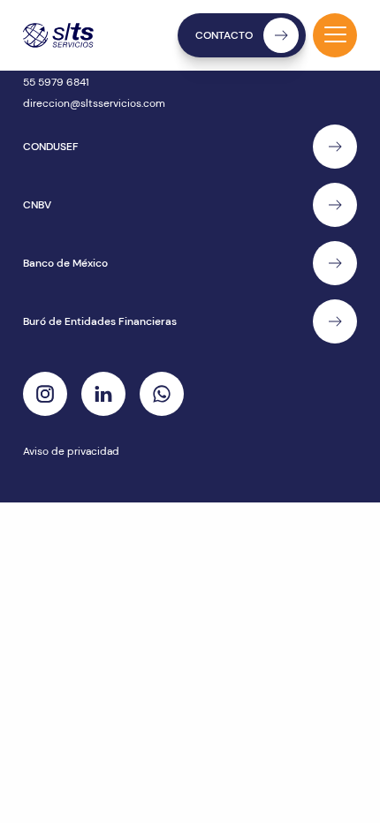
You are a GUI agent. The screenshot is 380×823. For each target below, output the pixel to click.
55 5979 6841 (56, 82)
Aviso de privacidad (71, 451)
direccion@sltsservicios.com (94, 103)
